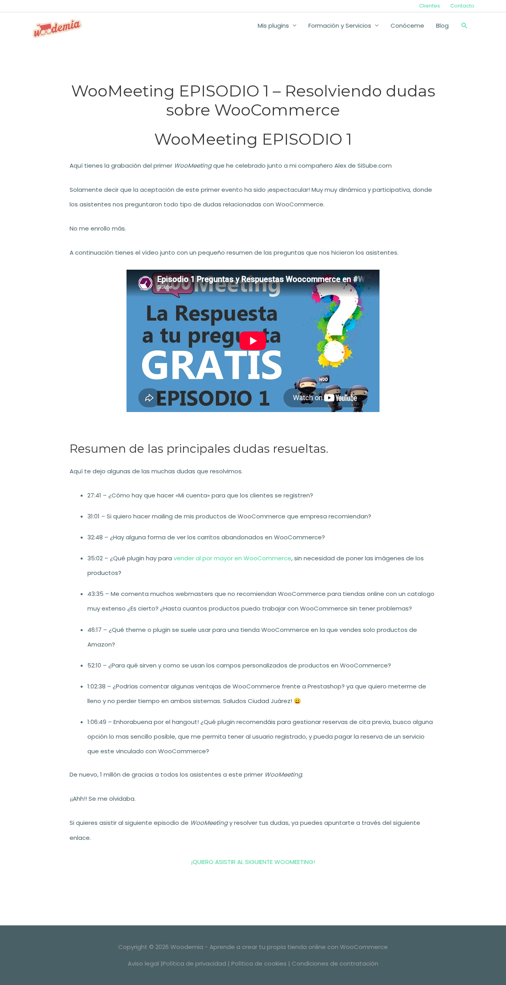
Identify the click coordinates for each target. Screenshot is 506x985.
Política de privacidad (194, 963)
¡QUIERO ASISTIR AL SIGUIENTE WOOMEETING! (253, 862)
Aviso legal (143, 963)
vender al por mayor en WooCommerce (232, 558)
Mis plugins (273, 25)
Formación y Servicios (339, 25)
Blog (442, 25)
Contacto (462, 5)
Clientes (429, 5)
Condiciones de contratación (335, 963)
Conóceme (407, 25)
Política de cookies (259, 963)
